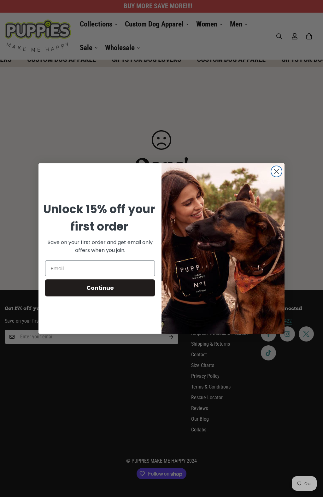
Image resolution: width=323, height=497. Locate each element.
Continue (100, 288)
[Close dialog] (276, 171)
